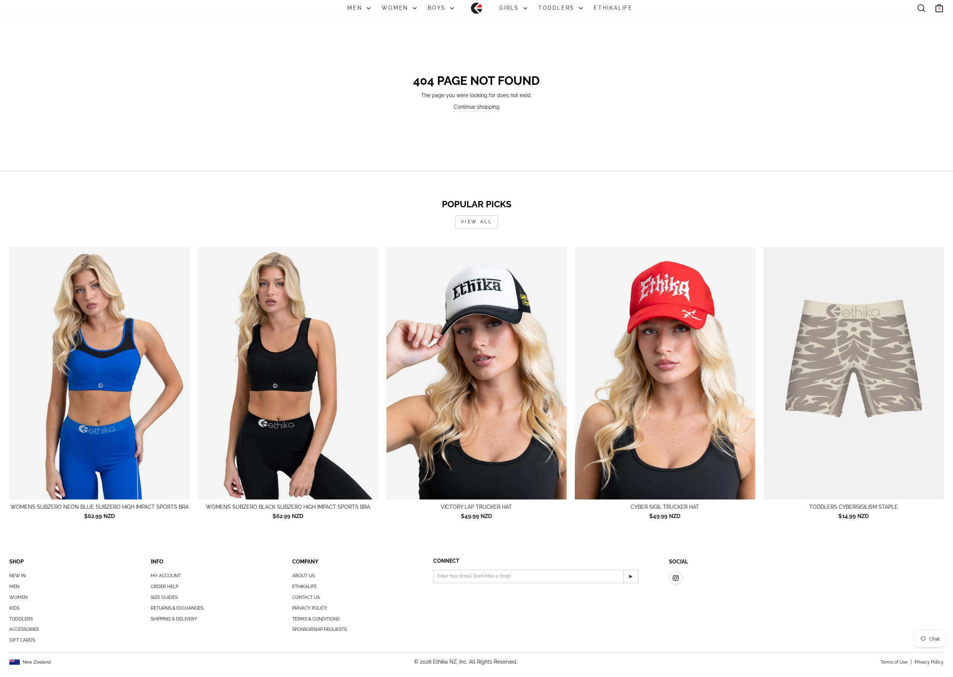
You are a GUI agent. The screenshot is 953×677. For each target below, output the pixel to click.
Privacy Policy (929, 662)
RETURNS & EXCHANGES (177, 608)
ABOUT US (303, 575)
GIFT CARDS (22, 640)
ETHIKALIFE (613, 8)
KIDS (14, 608)
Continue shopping (477, 107)
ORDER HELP (164, 586)
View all (477, 221)
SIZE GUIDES (164, 597)
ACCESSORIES (24, 629)
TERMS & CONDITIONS (316, 619)
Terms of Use (894, 662)
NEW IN (17, 575)
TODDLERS (557, 8)
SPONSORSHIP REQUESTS (319, 629)
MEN (356, 8)
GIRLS (510, 8)
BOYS (438, 8)
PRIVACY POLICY (309, 608)
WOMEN (396, 8)
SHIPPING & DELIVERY (174, 619)
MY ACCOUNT (166, 575)
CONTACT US (306, 597)
